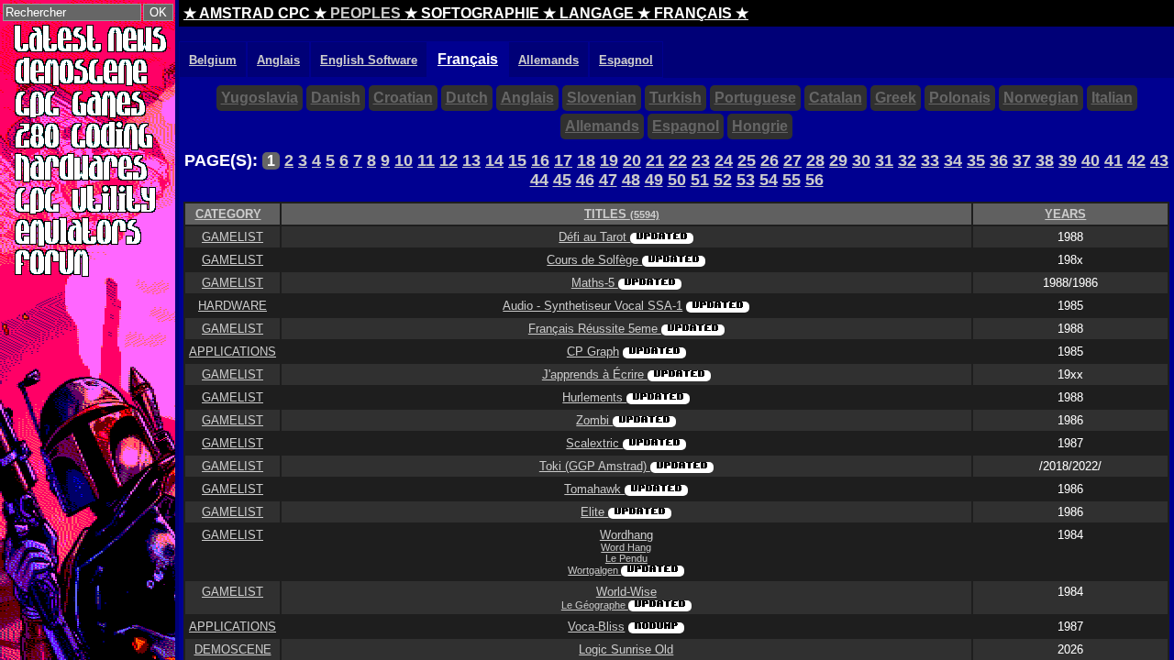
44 (539, 179)
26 (769, 160)
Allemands (602, 126)
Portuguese (755, 97)
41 (1113, 160)
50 (677, 179)
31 (884, 160)
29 (838, 160)
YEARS (1065, 214)
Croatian (403, 97)
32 (907, 160)
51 (700, 179)
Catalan (835, 97)
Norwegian (1041, 97)
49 (654, 179)
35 (976, 160)
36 (999, 160)
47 (608, 179)
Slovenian (602, 97)
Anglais (527, 97)
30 (861, 160)
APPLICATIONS (232, 351)
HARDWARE (232, 306)
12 (448, 160)
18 (586, 160)
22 (678, 160)
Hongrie (760, 126)
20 (632, 160)
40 (1090, 160)
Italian (1112, 97)
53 (746, 179)
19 (609, 160)
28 (815, 160)
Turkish (675, 97)
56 (814, 179)
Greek (895, 97)
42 (1136, 160)
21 (655, 160)
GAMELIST (232, 237)
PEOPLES (365, 13)
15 (517, 160)
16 (540, 160)
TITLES (621, 214)
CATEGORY (228, 214)
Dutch (467, 97)
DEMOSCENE (232, 649)
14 (494, 160)
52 (723, 179)
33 (930, 160)
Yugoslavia (259, 97)
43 (1159, 160)
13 (471, 160)
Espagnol (685, 126)
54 (768, 179)
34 (953, 160)
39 (1067, 160)
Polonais (960, 97)
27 (792, 160)
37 (1022, 160)
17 (563, 160)
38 (1045, 160)
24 (723, 160)
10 (403, 160)
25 (746, 160)
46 (585, 179)
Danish (335, 97)
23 (701, 160)
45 (562, 179)
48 (631, 179)
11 (426, 160)
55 (791, 179)
